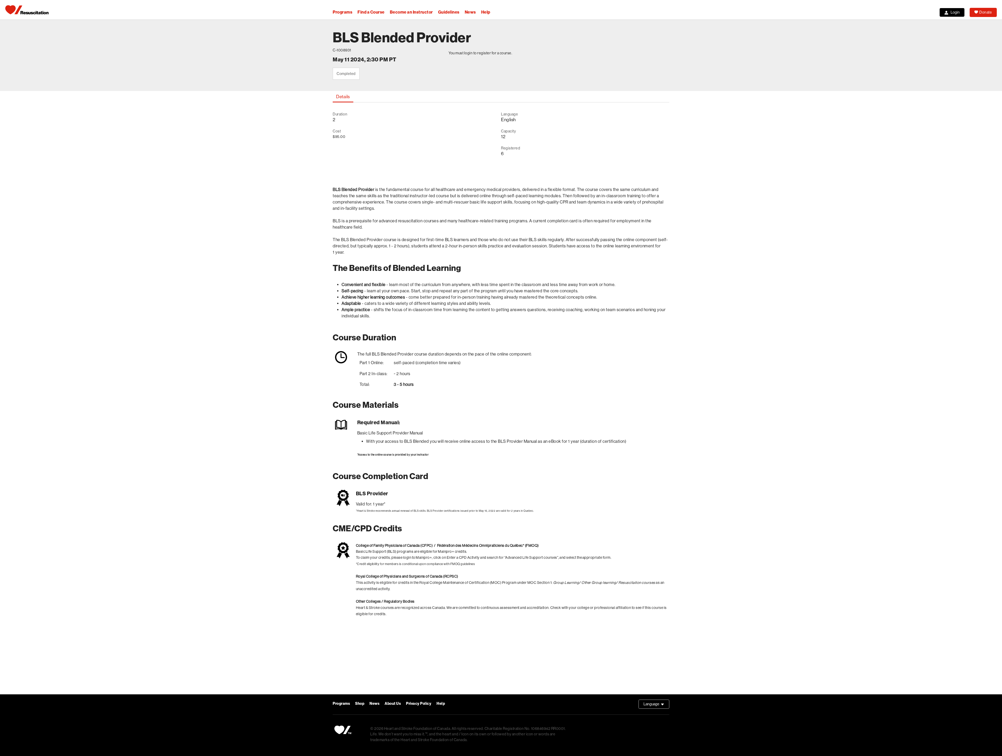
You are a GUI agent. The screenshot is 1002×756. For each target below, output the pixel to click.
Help (485, 12)
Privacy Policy (418, 703)
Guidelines (449, 12)
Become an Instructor (411, 12)
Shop (359, 703)
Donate (985, 12)
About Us (393, 703)
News (470, 12)
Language (656, 705)
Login (955, 12)
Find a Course (371, 12)
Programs (342, 12)
